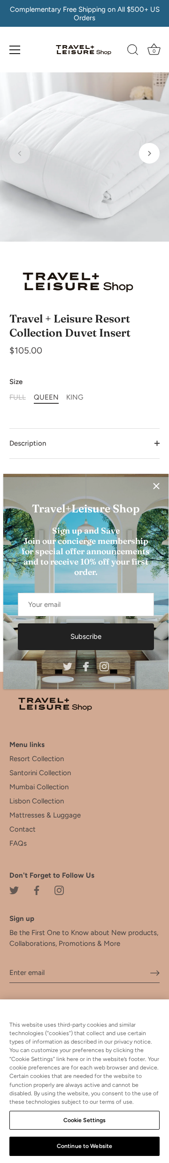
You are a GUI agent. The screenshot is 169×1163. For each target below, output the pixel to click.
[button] (19, 153)
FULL (17, 397)
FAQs (18, 843)
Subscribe (85, 636)
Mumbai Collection (39, 787)
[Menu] (15, 49)
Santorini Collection (40, 773)
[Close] (156, 486)
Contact (22, 829)
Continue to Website (84, 1145)
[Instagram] (104, 665)
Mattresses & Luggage (45, 815)
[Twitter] (67, 665)
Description (27, 443)
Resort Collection (36, 758)
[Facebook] (86, 665)
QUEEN (46, 397)
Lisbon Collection (36, 801)
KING (74, 397)
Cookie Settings (84, 1120)
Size (16, 381)
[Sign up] (155, 973)
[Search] (133, 51)
